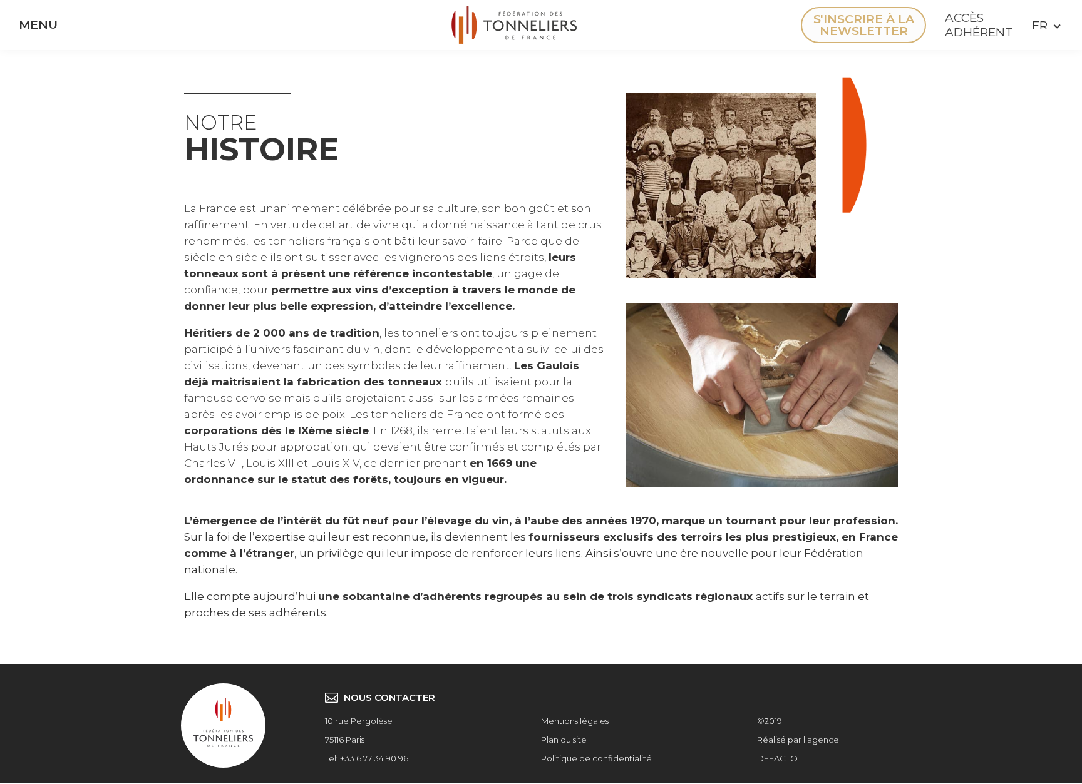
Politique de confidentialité (596, 758)
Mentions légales (575, 721)
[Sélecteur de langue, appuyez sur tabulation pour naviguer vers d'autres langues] (1044, 25)
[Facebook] (694, 25)
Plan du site (564, 740)
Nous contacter (389, 697)
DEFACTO (777, 758)
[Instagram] (732, 25)
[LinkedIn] (769, 25)
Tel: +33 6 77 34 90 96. (367, 758)
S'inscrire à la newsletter (863, 25)
